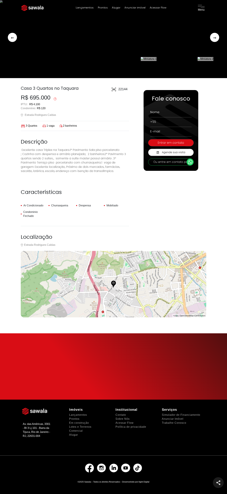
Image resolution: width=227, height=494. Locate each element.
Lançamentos (85, 7)
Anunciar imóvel (135, 7)
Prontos (103, 7)
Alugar (116, 7)
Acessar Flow (158, 7)
